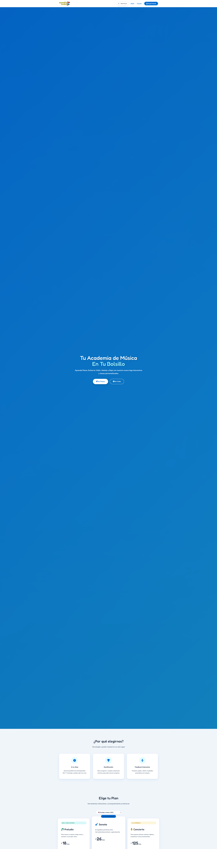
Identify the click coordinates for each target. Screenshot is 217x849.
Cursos (139, 3)
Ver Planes (101, 381)
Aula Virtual (152, 3)
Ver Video (117, 381)
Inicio (132, 3)
